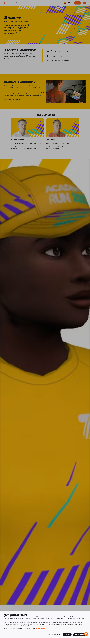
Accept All (67, 634)
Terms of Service (40, 628)
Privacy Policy (29, 628)
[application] (86, 634)
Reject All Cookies (79, 634)
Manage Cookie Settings (54, 634)
